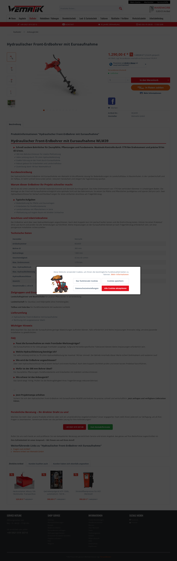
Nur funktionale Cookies (87, 281)
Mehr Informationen (120, 274)
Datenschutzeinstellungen (86, 288)
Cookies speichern (115, 281)
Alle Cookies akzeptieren (115, 288)
